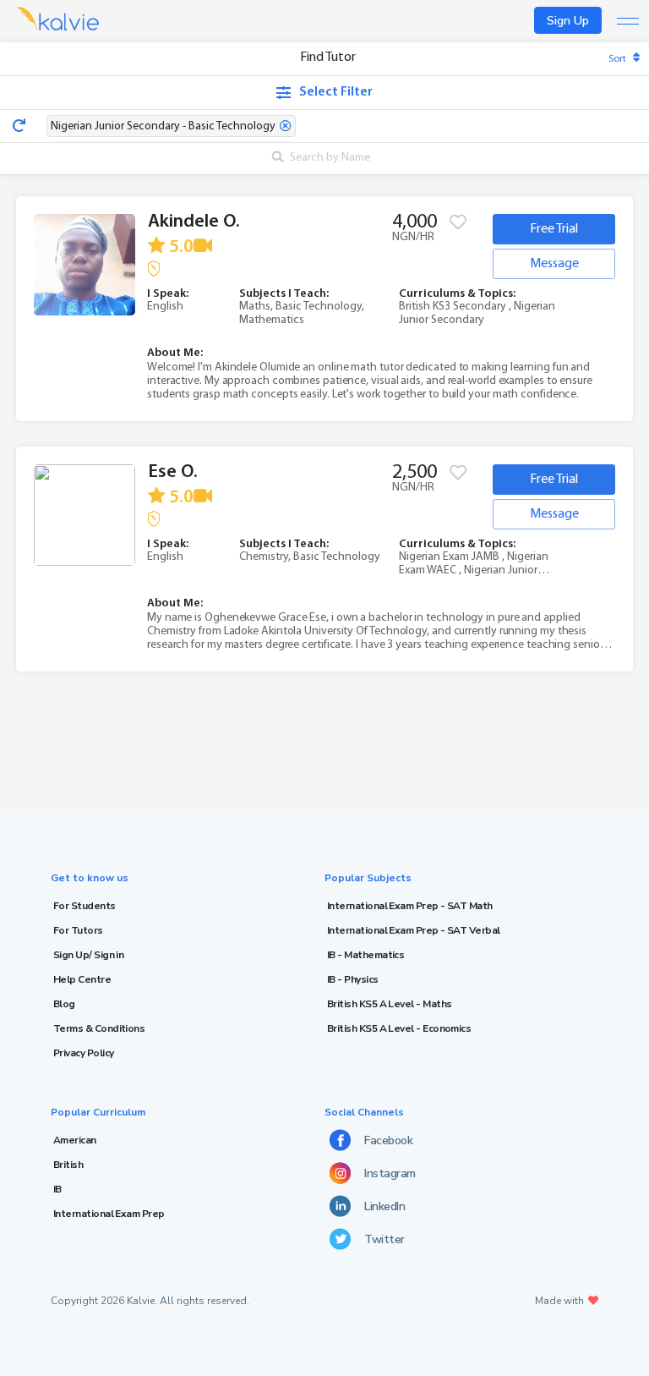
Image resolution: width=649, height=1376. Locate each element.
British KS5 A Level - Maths (389, 1004)
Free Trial (554, 229)
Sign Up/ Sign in (88, 955)
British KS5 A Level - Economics (399, 1028)
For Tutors (78, 930)
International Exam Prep (109, 1213)
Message (554, 264)
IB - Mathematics (365, 955)
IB (57, 1189)
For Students (84, 906)
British (68, 1164)
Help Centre (82, 979)
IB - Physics (353, 979)
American (74, 1140)
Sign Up (568, 21)
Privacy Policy (83, 1053)
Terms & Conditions (99, 1028)
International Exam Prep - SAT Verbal (413, 930)
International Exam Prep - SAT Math (410, 906)
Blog (64, 1004)
